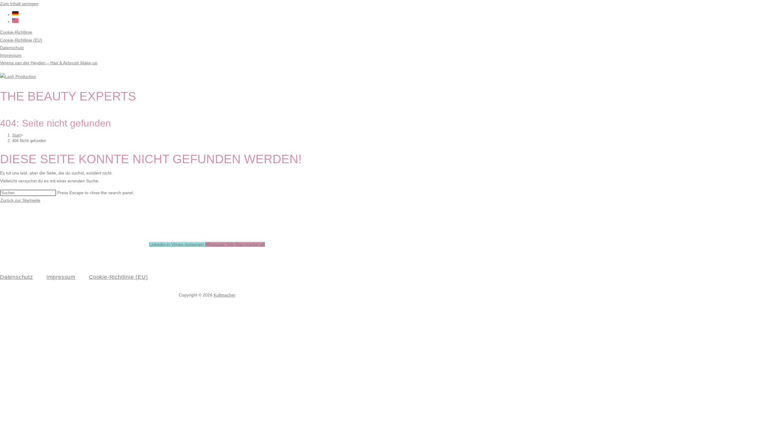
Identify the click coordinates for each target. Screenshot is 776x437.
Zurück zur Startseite (20, 200)
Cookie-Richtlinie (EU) (21, 40)
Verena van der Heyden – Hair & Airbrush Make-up (48, 62)
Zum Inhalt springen (19, 3)
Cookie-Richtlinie (16, 32)
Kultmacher (225, 295)
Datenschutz (12, 47)
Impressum (11, 55)
